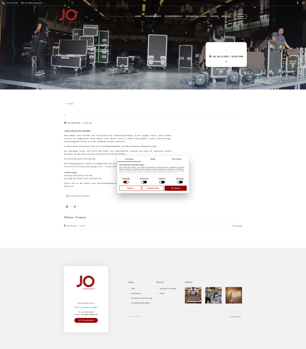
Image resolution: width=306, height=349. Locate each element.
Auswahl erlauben (153, 188)
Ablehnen (130, 188)
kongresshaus (173, 16)
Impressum (136, 293)
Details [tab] (153, 159)
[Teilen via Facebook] (75, 207)
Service (226, 16)
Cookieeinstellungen (140, 303)
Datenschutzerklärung (141, 298)
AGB (133, 288)
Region (214, 16)
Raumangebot (153, 16)
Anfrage (240, 16)
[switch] (144, 182)
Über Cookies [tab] (177, 159)
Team (162, 293)
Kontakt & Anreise (168, 288)
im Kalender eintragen (79, 196)
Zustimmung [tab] (129, 159)
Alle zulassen (175, 188)
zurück (70, 104)
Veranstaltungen (196, 16)
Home (138, 16)
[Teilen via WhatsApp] (67, 207)
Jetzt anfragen (86, 320)
